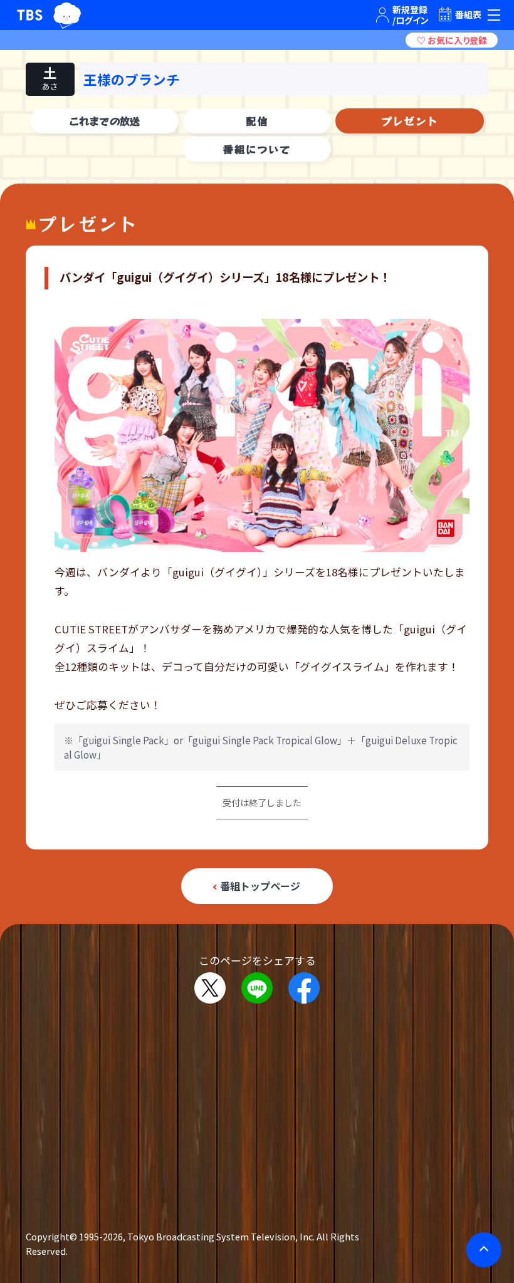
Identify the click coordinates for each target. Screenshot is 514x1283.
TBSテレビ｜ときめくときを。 (30, 15)
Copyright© (51, 1236)
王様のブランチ (131, 79)
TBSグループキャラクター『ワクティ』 (67, 15)
